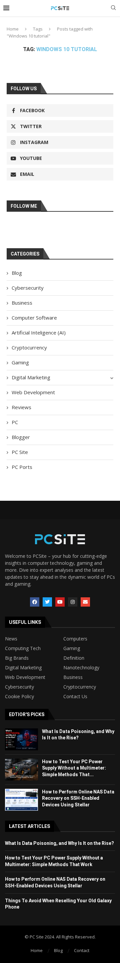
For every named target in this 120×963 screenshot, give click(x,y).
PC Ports (22, 467)
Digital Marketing (31, 377)
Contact (81, 950)
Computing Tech (23, 648)
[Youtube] (60, 602)
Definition (73, 658)
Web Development (33, 392)
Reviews (21, 407)
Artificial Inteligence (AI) (39, 332)
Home (13, 29)
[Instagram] (72, 602)
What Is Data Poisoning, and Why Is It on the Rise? (59, 843)
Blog (17, 272)
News (11, 638)
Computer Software (34, 317)
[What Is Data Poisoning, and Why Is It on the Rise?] (21, 739)
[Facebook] (34, 602)
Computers (75, 638)
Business (22, 302)
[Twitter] (47, 602)
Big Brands (17, 658)
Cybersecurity (28, 287)
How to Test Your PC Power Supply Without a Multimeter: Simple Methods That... (74, 768)
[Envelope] (85, 602)
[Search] (113, 8)
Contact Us (75, 696)
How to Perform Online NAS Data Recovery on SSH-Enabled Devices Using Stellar (78, 798)
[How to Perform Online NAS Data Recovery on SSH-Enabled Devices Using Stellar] (21, 800)
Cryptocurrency (29, 347)
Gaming (20, 362)
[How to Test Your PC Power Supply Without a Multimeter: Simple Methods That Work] (21, 769)
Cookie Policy (19, 696)
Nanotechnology (81, 667)
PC (15, 422)
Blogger (21, 437)
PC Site (20, 452)
